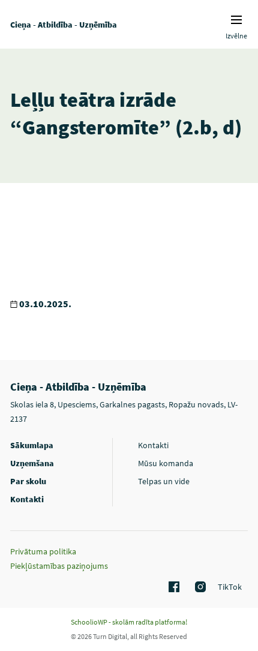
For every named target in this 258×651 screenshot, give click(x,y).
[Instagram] (198, 587)
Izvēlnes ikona (236, 19)
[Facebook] (172, 587)
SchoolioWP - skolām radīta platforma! (129, 621)
